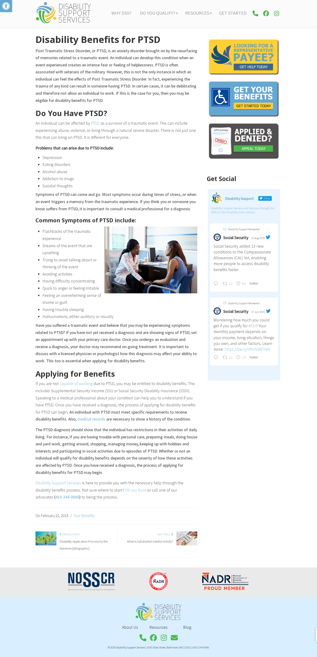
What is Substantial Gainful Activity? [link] (150, 541)
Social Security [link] (235, 237)
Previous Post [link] (71, 534)
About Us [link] (130, 627)
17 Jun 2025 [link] (258, 312)
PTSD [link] (95, 123)
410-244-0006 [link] (67, 497)
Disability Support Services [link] (63, 12)
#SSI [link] (252, 325)
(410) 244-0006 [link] (200, 647)
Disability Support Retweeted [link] (243, 229)
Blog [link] (187, 627)
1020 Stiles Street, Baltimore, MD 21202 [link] (168, 647)
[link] (6, 6)
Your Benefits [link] (84, 515)
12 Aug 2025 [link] (258, 238)
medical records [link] (91, 419)
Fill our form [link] (135, 490)
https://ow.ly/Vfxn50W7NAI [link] (247, 349)
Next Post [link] (164, 534)
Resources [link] (158, 627)
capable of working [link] (76, 383)
